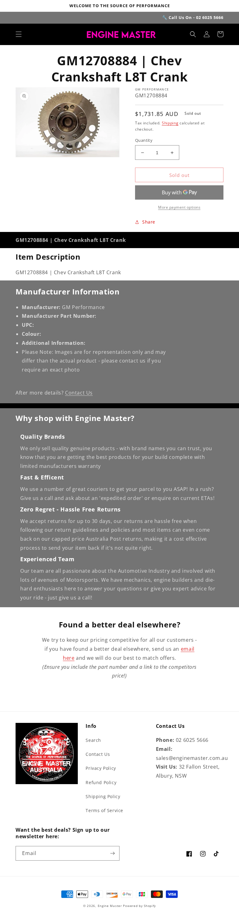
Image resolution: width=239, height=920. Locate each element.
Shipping (170, 123)
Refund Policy (101, 782)
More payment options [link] (179, 207)
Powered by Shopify (139, 906)
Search (93, 740)
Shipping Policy (103, 796)
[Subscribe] (112, 853)
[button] (19, 34)
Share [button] (148, 222)
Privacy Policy (101, 768)
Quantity (143, 140)
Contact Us (79, 392)
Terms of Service (104, 810)
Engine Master (110, 906)
